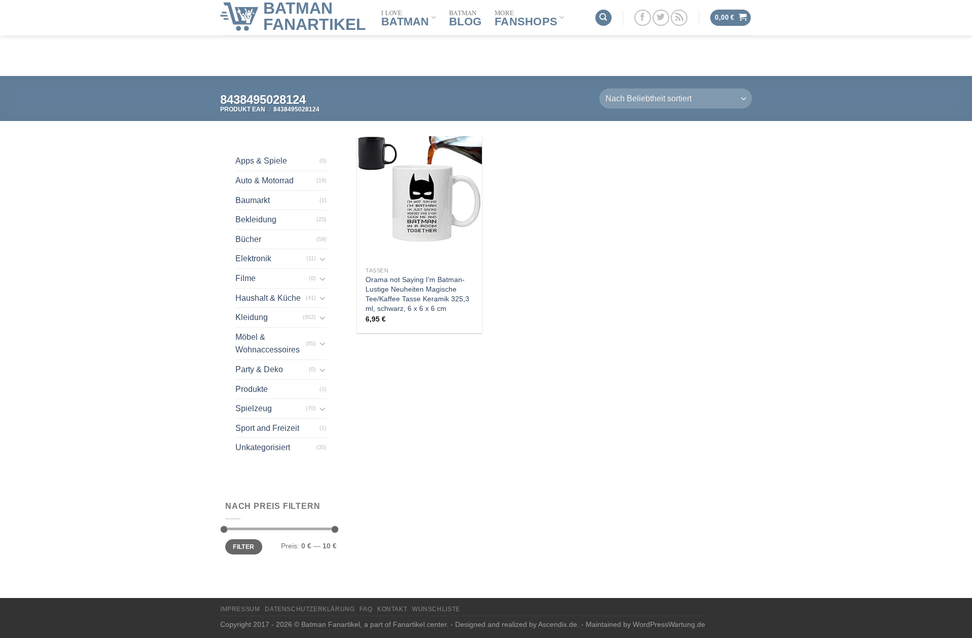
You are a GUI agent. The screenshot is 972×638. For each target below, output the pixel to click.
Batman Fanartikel (314, 16)
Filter (243, 546)
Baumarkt (252, 200)
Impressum (240, 609)
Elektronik (253, 258)
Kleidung (251, 317)
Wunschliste (436, 609)
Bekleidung (255, 219)
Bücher (248, 239)
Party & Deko (259, 369)
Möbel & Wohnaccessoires (267, 343)
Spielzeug (253, 408)
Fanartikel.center (420, 624)
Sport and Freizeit (267, 428)
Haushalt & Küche (268, 298)
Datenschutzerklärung (309, 609)
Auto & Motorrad (264, 180)
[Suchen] (603, 18)
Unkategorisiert (262, 447)
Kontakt (392, 609)
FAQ (365, 609)
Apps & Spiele (261, 160)
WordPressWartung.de (669, 624)
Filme (245, 278)
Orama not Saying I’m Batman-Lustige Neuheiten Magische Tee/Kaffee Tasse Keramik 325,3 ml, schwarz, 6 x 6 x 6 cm (417, 293)
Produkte (251, 389)
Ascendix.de (557, 624)
